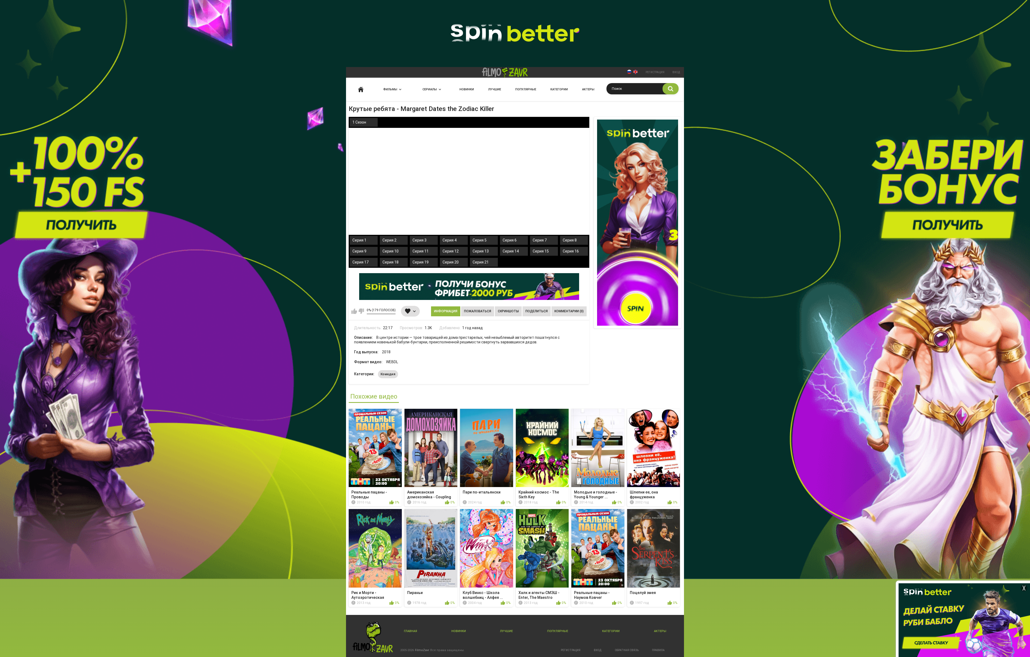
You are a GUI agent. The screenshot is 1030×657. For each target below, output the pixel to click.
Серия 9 (359, 251)
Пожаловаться (477, 311)
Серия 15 (541, 251)
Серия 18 (390, 262)
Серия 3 (419, 240)
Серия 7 (540, 240)
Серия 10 (390, 251)
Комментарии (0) (569, 311)
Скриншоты (508, 311)
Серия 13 (481, 251)
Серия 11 (421, 251)
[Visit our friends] (637, 223)
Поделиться (536, 311)
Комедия (388, 374)
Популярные (525, 89)
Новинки (466, 89)
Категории (559, 89)
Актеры (588, 89)
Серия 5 (480, 240)
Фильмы (390, 89)
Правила (658, 650)
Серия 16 (571, 251)
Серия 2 (389, 240)
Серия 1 (359, 240)
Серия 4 (450, 240)
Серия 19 (421, 262)
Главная (360, 89)
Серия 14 (511, 251)
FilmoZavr (422, 650)
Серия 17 (360, 262)
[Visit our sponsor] (469, 286)
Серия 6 (510, 240)
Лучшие (494, 89)
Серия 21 (481, 262)
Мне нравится (354, 311)
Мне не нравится (361, 311)
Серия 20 (451, 262)
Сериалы (429, 89)
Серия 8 (570, 240)
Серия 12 (451, 251)
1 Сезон (359, 122)
